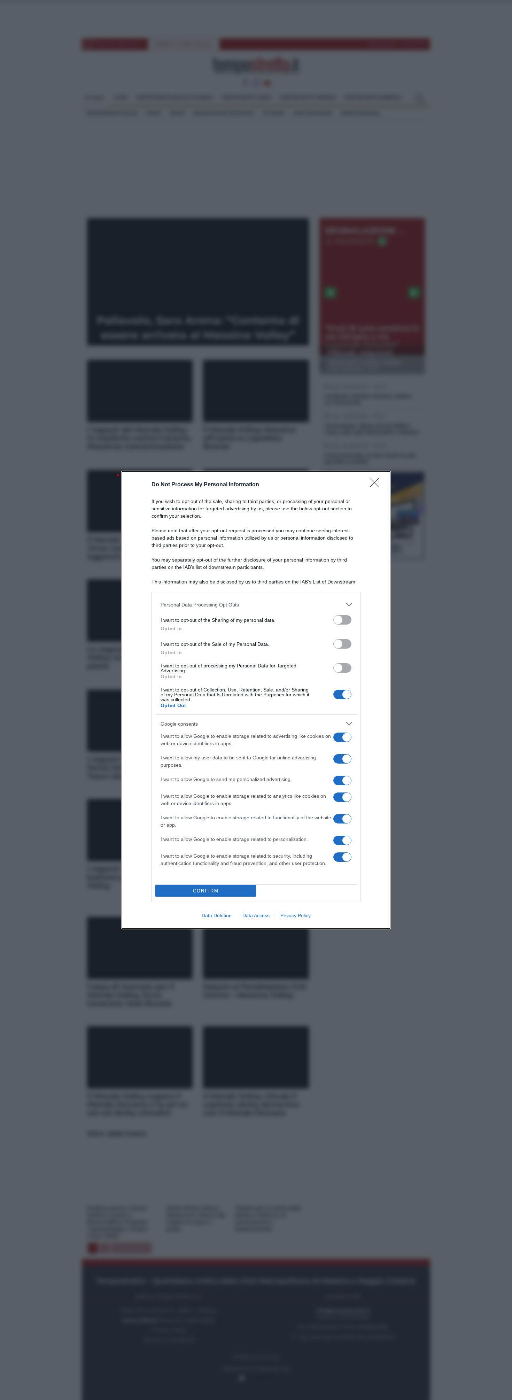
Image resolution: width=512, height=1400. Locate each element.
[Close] (376, 485)
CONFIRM (206, 891)
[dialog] (256, 700)
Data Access (256, 915)
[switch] (342, 620)
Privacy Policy (295, 915)
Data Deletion (217, 915)
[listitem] (256, 604)
